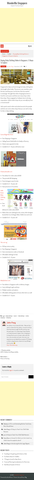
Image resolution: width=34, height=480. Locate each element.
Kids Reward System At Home (12, 465)
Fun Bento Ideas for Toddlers (11, 456)
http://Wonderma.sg (12, 345)
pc (4, 435)
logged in (11, 370)
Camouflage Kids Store (7, 134)
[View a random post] (31, 46)
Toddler (9, 54)
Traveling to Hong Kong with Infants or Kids (15, 454)
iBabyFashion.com (5, 280)
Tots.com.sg (4, 242)
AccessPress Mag (22, 477)
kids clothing (21, 316)
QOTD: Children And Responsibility (9, 352)
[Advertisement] (17, 25)
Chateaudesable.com (6, 171)
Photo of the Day (5, 358)
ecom (15, 316)
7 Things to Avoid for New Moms (12, 459)
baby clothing (9, 316)
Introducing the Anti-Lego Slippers (20, 443)
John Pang (10, 66)
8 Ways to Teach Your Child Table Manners (18, 435)
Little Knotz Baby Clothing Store (3, 195)
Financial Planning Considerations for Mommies (16, 462)
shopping (9, 317)
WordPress (10, 477)
